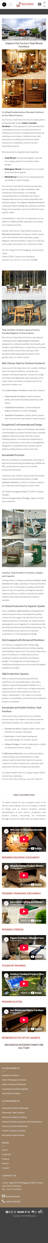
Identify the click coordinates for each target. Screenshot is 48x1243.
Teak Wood (10, 158)
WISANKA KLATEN (12, 1001)
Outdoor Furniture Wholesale (15, 1126)
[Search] (10, 4)
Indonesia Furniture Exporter (33, 1240)
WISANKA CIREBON (12, 929)
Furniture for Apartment (24, 1231)
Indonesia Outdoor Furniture (14, 1117)
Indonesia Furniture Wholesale (15, 1108)
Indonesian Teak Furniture (13, 1112)
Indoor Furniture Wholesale (14, 1084)
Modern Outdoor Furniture (14, 1130)
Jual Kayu (30, 1237)
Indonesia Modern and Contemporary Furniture (24, 1219)
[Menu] (4, 4)
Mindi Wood (10, 177)
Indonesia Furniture (10, 1075)
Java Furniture (37, 1222)
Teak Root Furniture (10, 1228)
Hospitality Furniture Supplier (15, 1089)
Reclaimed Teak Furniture (13, 1135)
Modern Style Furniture (29, 1228)
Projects (5, 1159)
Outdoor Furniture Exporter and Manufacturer (22, 1121)
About (5, 1150)
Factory (5, 1163)
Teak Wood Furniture (11, 1093)
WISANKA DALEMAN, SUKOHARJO (21, 857)
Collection (6, 1154)
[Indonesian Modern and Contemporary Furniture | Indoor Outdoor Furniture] (25, 4)
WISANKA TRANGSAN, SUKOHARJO (21, 893)
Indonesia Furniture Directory (17, 1222)
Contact (5, 1168)
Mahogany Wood (13, 169)
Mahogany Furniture (36, 1225)
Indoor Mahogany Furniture (14, 1079)
